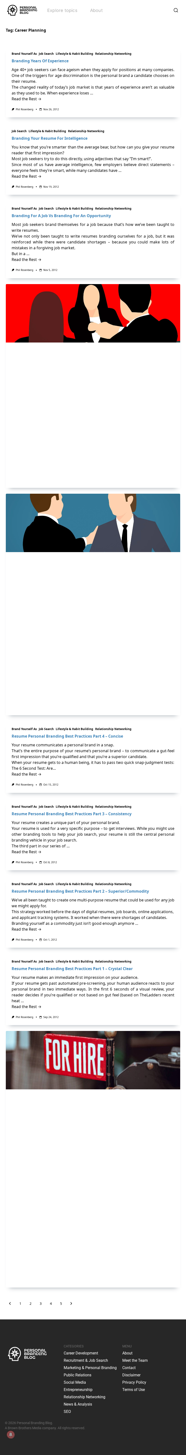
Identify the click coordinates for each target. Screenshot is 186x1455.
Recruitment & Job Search (86, 1360)
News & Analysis (78, 1404)
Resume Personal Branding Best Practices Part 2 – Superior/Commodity (80, 891)
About (96, 10)
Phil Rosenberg (24, 109)
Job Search (46, 54)
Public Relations (77, 1375)
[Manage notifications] (11, 1434)
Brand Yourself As (24, 54)
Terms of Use (133, 1389)
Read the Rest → (26, 99)
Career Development (81, 1353)
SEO (67, 1411)
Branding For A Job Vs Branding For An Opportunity (61, 215)
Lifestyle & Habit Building (74, 54)
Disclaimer (131, 1375)
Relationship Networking (113, 54)
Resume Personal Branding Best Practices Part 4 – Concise (67, 736)
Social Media (75, 1382)
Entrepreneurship (78, 1389)
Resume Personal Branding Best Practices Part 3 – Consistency (72, 813)
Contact (129, 1367)
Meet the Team (135, 1360)
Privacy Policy (134, 1382)
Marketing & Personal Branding (90, 1367)
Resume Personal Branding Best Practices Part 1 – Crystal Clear (72, 968)
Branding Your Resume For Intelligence (49, 138)
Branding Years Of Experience (40, 61)
